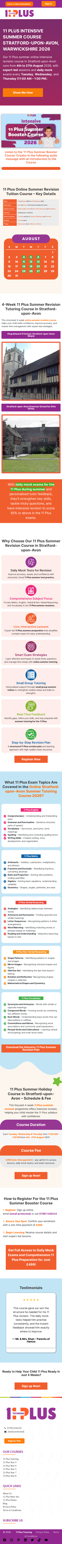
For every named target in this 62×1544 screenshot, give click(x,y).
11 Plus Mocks (10, 1500)
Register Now (14, 1441)
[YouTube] (46, 1541)
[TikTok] (39, 1541)
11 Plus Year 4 (9, 1466)
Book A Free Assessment (19, 4)
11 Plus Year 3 (9, 1462)
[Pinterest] (18, 1541)
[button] (31, 130)
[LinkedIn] (25, 1541)
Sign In (48, 3)
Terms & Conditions (12, 1510)
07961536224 (13, 1428)
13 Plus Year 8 (9, 1476)
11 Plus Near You (11, 1496)
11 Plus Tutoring (10, 1459)
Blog (5, 1503)
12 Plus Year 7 (9, 1472)
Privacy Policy (9, 1507)
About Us (7, 1493)
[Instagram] (11, 1541)
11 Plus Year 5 (9, 1469)
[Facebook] (4, 1541)
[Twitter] (32, 1541)
